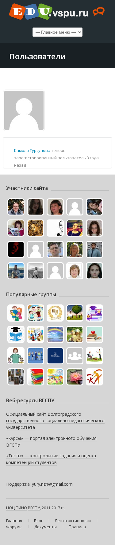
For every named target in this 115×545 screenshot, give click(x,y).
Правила (77, 526)
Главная (14, 520)
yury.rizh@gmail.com (52, 484)
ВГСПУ (34, 507)
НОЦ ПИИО (16, 507)
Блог (38, 520)
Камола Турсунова (32, 150)
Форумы (14, 526)
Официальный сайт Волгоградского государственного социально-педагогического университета (55, 420)
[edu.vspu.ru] (57, 12)
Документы (45, 526)
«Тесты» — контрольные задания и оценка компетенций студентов (51, 459)
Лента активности (73, 520)
